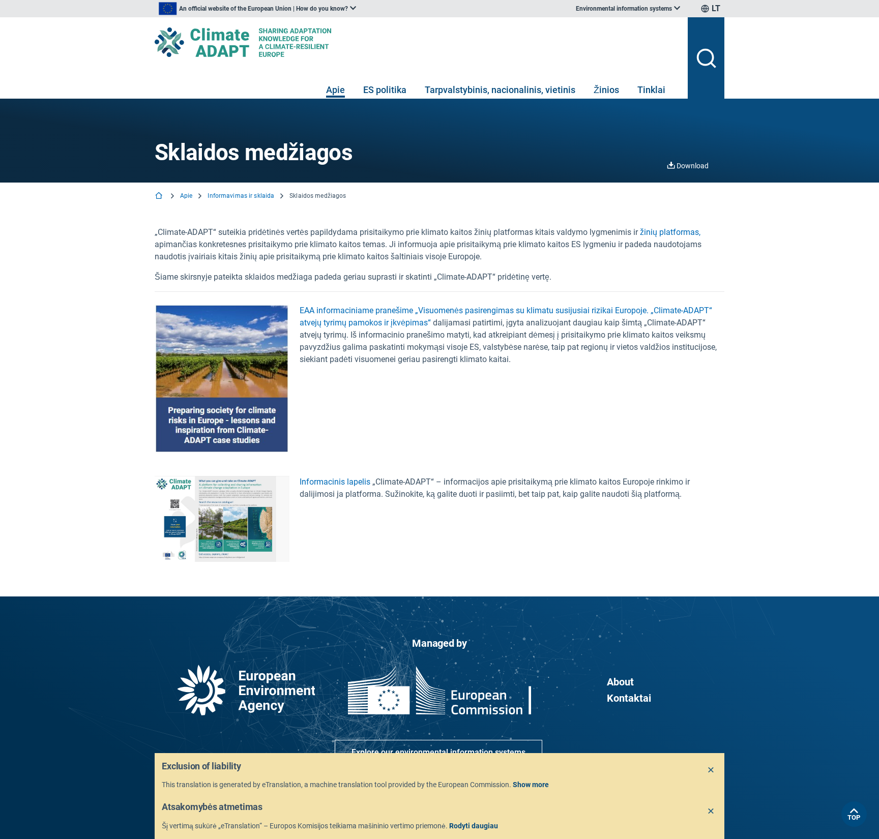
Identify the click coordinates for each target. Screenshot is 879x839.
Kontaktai (629, 698)
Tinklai (651, 89)
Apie (335, 89)
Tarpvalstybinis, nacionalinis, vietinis (500, 89)
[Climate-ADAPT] (417, 42)
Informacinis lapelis (335, 482)
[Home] (160, 196)
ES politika (384, 89)
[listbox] (257, 8)
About (620, 682)
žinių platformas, (670, 232)
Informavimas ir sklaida (241, 195)
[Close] (711, 770)
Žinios (606, 89)
